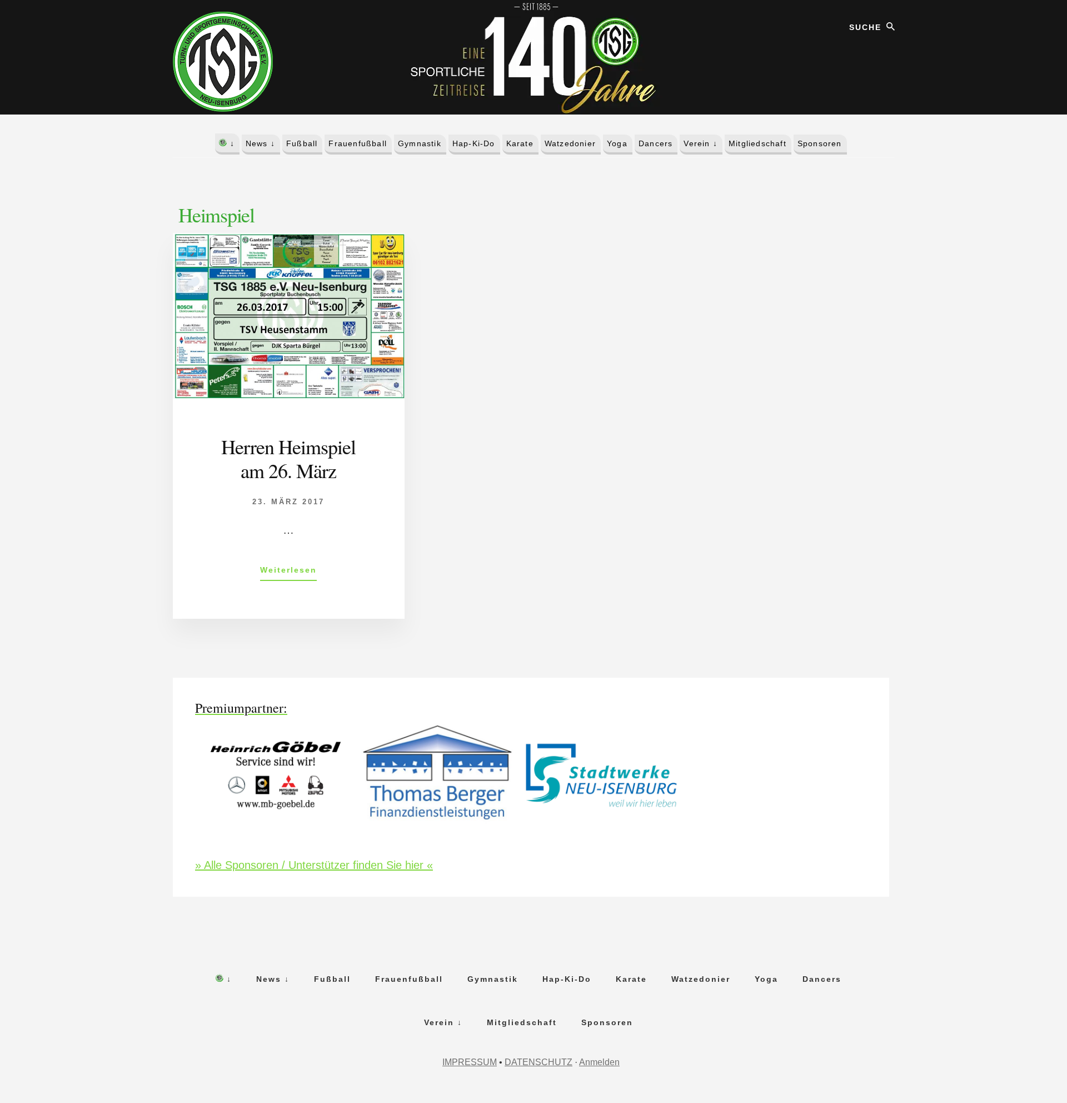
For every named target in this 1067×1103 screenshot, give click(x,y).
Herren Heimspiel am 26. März (288, 458)
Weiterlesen (288, 573)
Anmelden (599, 1062)
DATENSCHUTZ (538, 1062)
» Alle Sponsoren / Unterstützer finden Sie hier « (314, 865)
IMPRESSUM (469, 1062)
